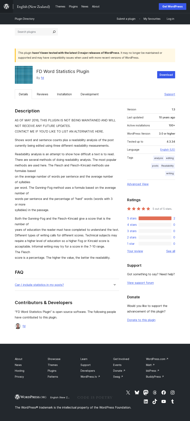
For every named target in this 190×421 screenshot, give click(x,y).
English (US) (167, 149)
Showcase (54, 359)
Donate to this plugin (141, 320)
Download (166, 74)
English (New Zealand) (63, 397)
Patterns (53, 376)
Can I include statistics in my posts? (39, 285)
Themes (53, 364)
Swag (118, 376)
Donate (119, 370)
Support (169, 94)
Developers (88, 370)
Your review (135, 251)
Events (117, 364)
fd (42, 78)
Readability (167, 165)
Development (90, 94)
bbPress (152, 370)
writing (170, 173)
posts (155, 165)
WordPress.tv (90, 376)
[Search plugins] (54, 32)
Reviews (42, 94)
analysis (158, 158)
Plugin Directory (25, 18)
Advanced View (138, 184)
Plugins (52, 370)
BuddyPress (155, 376)
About (18, 359)
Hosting (19, 370)
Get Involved (121, 359)
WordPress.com (157, 359)
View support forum (140, 283)
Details (23, 94)
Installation (64, 94)
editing (170, 158)
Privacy (19, 376)
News (18, 364)
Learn (84, 359)
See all (170, 251)
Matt (150, 364)
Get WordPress (172, 6)
